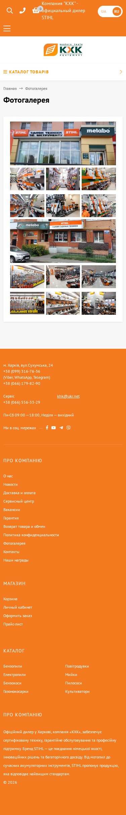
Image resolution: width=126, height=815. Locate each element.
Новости (10, 484)
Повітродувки (77, 666)
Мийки (71, 674)
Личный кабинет (17, 607)
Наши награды (16, 560)
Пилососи (73, 682)
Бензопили (12, 666)
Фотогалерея (14, 543)
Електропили (14, 674)
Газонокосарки (16, 691)
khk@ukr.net (68, 396)
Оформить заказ (17, 615)
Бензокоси (12, 682)
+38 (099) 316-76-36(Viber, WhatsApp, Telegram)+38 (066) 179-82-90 (26, 377)
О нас (8, 475)
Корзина (10, 598)
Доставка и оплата (19, 492)
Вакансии (11, 509)
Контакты (11, 551)
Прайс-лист (13, 623)
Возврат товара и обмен (24, 526)
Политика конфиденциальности (31, 534)
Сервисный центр (18, 501)
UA (103, 11)
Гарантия (11, 517)
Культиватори (77, 691)
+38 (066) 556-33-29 (21, 402)
